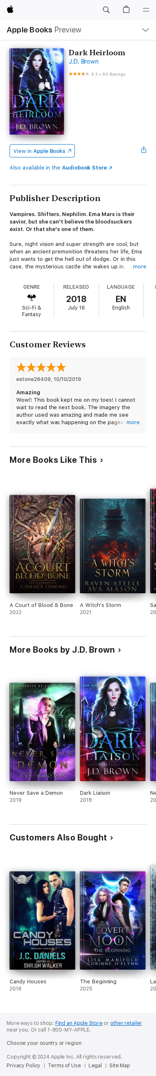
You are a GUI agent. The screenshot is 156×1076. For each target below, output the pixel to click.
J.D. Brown (84, 61)
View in (39, 151)
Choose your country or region (44, 1043)
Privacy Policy (23, 1066)
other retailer (126, 1023)
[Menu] (146, 10)
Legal (95, 1066)
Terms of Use (64, 1066)
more (139, 266)
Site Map (119, 1066)
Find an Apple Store (79, 1023)
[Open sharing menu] (144, 150)
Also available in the (58, 168)
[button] (106, 10)
